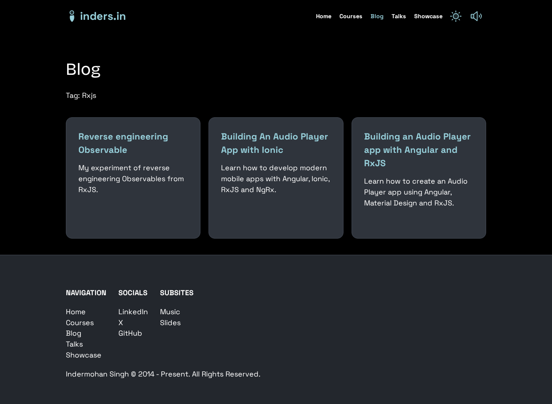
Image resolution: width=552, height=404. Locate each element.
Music (170, 311)
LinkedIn (133, 311)
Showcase (428, 16)
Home (324, 16)
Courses (351, 16)
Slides (170, 322)
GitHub (130, 333)
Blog (378, 16)
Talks (400, 16)
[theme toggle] (456, 16)
